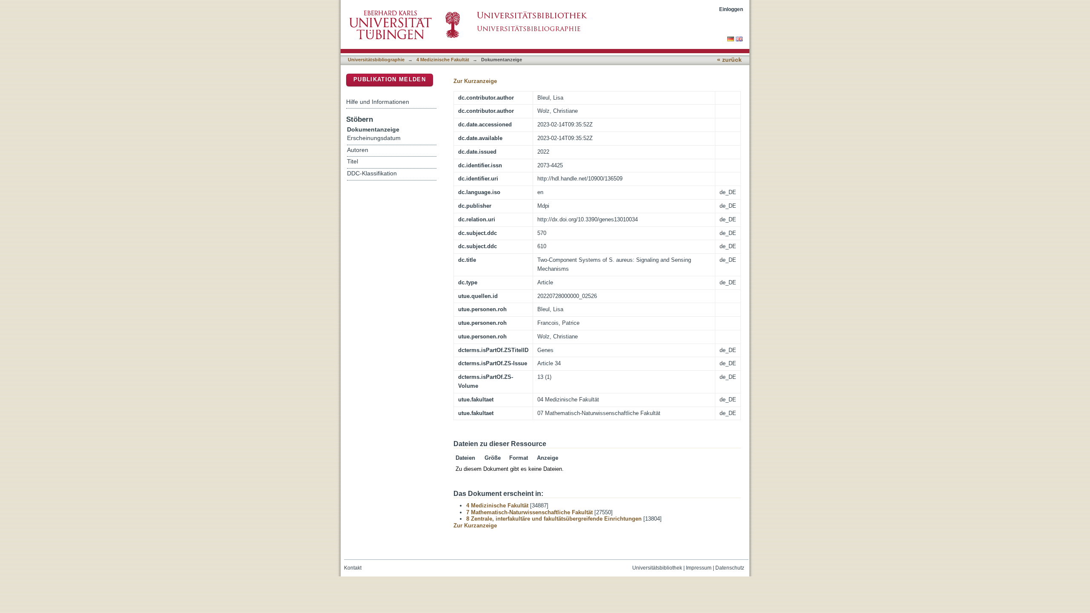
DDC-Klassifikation (372, 173)
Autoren (357, 150)
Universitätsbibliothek (657, 568)
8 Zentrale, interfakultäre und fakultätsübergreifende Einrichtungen (554, 519)
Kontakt (352, 568)
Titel (352, 161)
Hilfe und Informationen (377, 101)
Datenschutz (729, 568)
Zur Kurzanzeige (475, 81)
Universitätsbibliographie (376, 59)
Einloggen (731, 9)
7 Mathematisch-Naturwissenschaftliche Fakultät (529, 512)
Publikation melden (389, 79)
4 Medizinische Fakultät (442, 59)
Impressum (698, 568)
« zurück (729, 60)
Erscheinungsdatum (374, 138)
